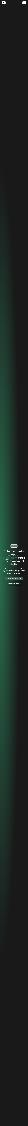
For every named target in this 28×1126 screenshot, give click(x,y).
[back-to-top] (2, 1124)
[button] (24, 2)
